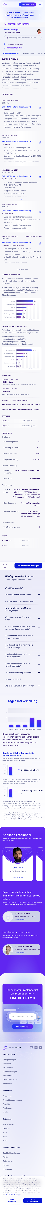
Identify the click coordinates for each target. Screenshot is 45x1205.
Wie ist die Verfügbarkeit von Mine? (19, 686)
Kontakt (6, 1165)
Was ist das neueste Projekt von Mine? (18, 618)
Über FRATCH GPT (10, 1080)
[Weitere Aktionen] (5, 566)
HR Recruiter (8, 1068)
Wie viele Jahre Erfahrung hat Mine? (19, 601)
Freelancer (7, 1096)
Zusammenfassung (11, 53)
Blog (5, 1136)
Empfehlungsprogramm (12, 1100)
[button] (14, 48)
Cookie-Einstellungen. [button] (13, 1195)
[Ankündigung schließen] (39, 15)
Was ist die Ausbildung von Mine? (18, 672)
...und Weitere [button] (22, 269)
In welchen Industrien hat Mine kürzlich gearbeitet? (17, 655)
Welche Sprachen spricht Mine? (18, 595)
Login (5, 1112)
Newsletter (7, 1084)
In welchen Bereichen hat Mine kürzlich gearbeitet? (17, 664)
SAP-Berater (8, 1076)
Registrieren (8, 1108)
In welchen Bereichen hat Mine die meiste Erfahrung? (19, 646)
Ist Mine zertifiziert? (13, 679)
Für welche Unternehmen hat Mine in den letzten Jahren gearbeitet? (20, 627)
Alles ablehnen (12, 1201)
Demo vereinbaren (27, 4)
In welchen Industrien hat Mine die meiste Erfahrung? (19, 637)
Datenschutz (8, 1161)
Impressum (7, 1169)
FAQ (4, 1140)
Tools (5, 1132)
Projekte (6, 1104)
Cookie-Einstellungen (11, 1153)
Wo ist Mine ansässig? (14, 588)
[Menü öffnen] (39, 4)
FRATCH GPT (8, 1124)
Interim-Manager (10, 1072)
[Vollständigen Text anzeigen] (22, 165)
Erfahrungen (28, 53)
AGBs (5, 1157)
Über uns (6, 1128)
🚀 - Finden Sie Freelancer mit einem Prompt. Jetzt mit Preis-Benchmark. (20, 14)
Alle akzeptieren (32, 1201)
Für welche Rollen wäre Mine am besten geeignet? (18, 609)
